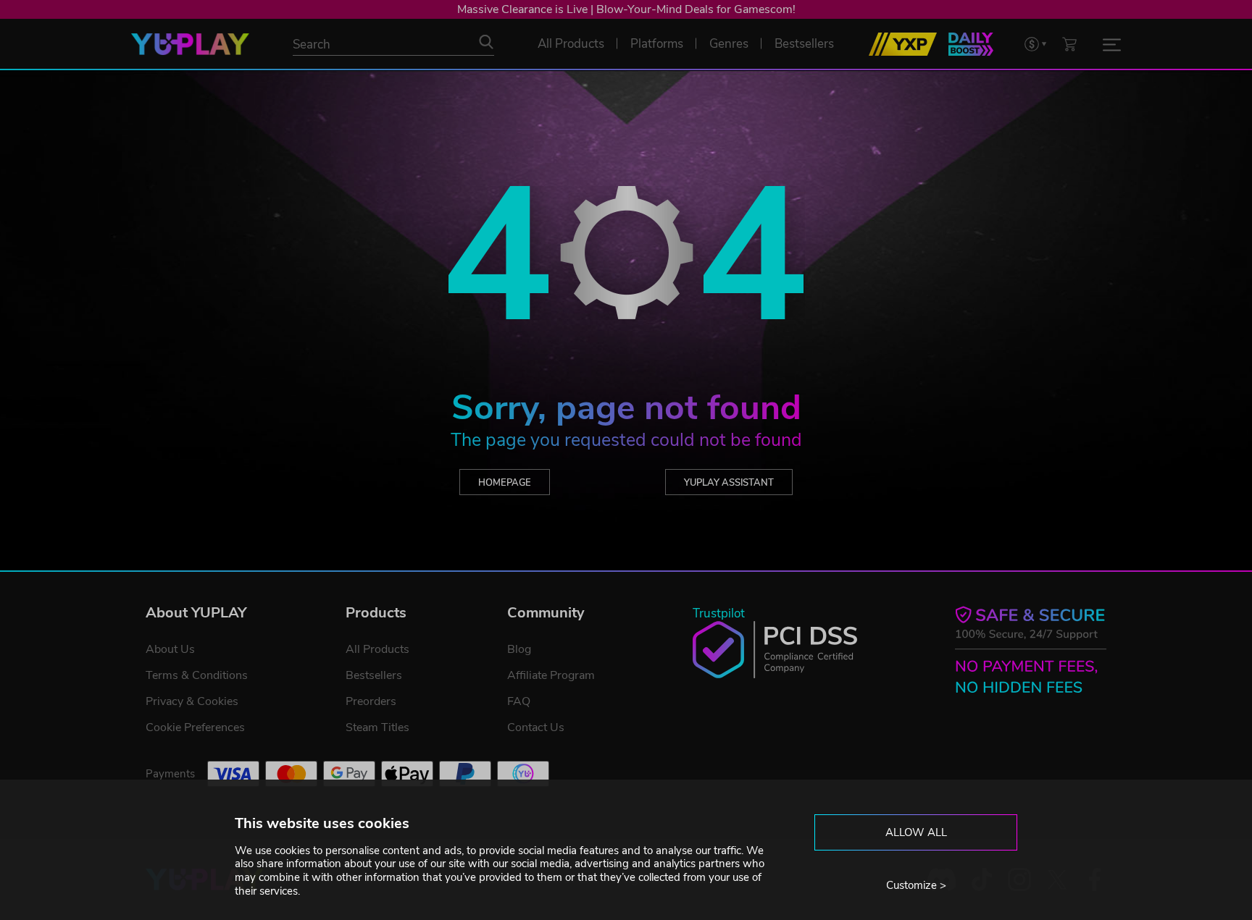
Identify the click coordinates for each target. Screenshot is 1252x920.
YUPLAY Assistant (729, 482)
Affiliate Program (551, 675)
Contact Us (535, 727)
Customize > (916, 885)
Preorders (371, 701)
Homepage (504, 482)
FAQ (518, 701)
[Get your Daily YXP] (970, 44)
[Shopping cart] (1069, 44)
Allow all (916, 832)
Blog (519, 649)
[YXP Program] (903, 44)
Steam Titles (377, 727)
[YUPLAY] (190, 44)
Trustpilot (719, 613)
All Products (377, 649)
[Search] (486, 42)
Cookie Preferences (195, 727)
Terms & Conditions (197, 675)
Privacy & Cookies (192, 701)
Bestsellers (374, 675)
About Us (170, 649)
